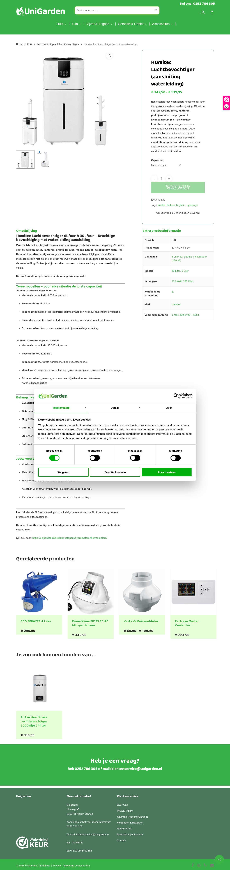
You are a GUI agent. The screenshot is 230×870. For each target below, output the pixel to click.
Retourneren (124, 828)
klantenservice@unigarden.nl (136, 769)
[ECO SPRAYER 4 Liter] (39, 592)
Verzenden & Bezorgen (130, 822)
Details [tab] (115, 407)
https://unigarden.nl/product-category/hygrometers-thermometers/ (69, 537)
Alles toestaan (167, 472)
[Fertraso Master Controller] (194, 592)
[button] (109, 55)
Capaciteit (157, 160)
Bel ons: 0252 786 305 (197, 3)
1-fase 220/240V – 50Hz (185, 314)
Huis (29, 44)
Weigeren (63, 472)
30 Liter (176, 270)
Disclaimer (44, 865)
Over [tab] (169, 407)
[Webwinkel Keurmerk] (32, 844)
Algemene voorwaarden (76, 865)
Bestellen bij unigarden (130, 834)
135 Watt (177, 281)
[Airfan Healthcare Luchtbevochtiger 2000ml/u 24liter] (39, 688)
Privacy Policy (125, 810)
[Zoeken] (156, 10)
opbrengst (192, 205)
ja (173, 291)
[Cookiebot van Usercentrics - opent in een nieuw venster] (176, 396)
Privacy (56, 865)
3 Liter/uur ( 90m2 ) (183, 256)
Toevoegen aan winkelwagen (177, 187)
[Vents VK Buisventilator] (142, 592)
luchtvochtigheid (176, 205)
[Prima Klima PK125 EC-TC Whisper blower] (91, 592)
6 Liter (185, 270)
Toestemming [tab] (61, 407)
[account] (203, 12)
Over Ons (122, 804)
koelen (161, 205)
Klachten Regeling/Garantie (132, 816)
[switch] (95, 458)
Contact (121, 840)
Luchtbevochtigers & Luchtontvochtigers (58, 44)
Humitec (176, 304)
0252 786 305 (86, 769)
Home (19, 44)
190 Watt (188, 281)
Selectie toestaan (115, 472)
